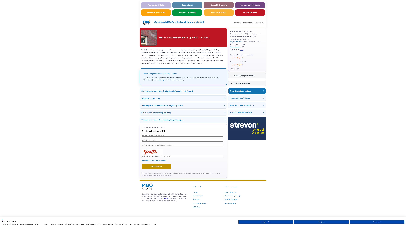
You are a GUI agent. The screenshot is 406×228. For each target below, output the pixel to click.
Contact (195, 192)
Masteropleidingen (231, 192)
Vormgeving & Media (156, 5)
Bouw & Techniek (250, 12)
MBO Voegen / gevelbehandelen (242, 76)
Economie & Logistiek (156, 12)
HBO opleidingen (230, 203)
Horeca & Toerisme (218, 12)
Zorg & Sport (187, 5)
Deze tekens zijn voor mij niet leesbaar (154, 160)
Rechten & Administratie (250, 5)
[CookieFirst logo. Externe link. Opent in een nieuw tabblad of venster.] (2, 220)
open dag (161, 80)
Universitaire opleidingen (233, 196)
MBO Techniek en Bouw (240, 83)
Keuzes (166, 198)
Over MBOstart (198, 196)
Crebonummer (235, 47)
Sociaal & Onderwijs (219, 5)
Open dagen (237, 23)
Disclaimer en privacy (200, 203)
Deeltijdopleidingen (231, 199)
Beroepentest (258, 23)
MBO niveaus (247, 23)
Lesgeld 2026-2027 (236, 42)
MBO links (196, 207)
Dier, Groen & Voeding (187, 12)
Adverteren (196, 199)
